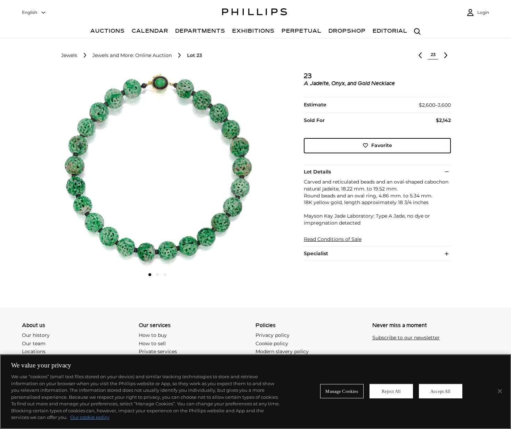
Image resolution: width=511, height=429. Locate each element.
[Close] (500, 391)
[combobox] (34, 13)
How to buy (153, 335)
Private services (158, 351)
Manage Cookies (341, 391)
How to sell (152, 343)
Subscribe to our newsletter (406, 338)
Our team (34, 343)
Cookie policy (272, 343)
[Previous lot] (420, 55)
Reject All (391, 391)
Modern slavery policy (282, 351)
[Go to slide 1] (150, 274)
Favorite (381, 145)
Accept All (440, 391)
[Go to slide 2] (157, 274)
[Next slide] (222, 170)
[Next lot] (446, 55)
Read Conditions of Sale (333, 239)
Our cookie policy (90, 417)
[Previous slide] (92, 170)
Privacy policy (273, 335)
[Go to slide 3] (165, 274)
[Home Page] (254, 12)
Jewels (69, 55)
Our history (36, 335)
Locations (34, 351)
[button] (155, 169)
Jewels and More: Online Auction (132, 55)
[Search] (417, 31)
